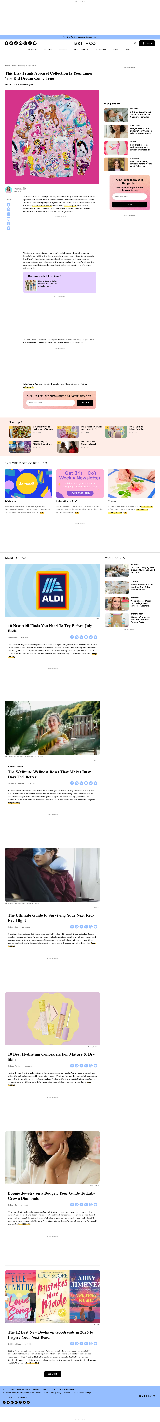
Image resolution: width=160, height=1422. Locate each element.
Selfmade (10, 501)
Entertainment (81, 50)
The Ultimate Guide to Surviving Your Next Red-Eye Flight (51, 918)
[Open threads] (25, 43)
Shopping (32, 50)
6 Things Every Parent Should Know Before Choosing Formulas (140, 114)
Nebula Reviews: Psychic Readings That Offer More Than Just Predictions (141, 587)
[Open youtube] (20, 43)
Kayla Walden (15, 1066)
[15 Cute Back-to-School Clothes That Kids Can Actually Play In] (30, 285)
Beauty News (135, 125)
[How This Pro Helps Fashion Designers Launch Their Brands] (116, 148)
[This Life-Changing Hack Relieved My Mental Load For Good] (117, 570)
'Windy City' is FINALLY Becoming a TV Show (42, 443)
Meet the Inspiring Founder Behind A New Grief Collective (141, 164)
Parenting (134, 564)
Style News (32, 66)
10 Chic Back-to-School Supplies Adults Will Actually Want (138, 428)
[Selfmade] (28, 483)
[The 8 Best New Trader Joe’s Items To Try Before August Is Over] (68, 432)
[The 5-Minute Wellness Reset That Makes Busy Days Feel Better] (52, 728)
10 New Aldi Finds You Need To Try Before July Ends (50, 628)
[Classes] (131, 483)
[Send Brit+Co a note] (35, 43)
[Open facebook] (6, 43)
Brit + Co (13, 1205)
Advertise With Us (23, 1389)
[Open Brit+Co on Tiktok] (24, 1402)
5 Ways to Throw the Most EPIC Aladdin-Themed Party (140, 619)
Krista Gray (14, 927)
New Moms (134, 109)
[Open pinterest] (11, 43)
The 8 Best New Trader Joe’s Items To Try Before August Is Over (91, 428)
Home (7, 66)
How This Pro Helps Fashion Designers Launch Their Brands (140, 147)
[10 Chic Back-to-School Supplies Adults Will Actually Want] (116, 432)
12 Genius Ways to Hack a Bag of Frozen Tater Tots (43, 428)
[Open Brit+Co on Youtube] (16, 1402)
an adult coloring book (41, 206)
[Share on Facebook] (8, 205)
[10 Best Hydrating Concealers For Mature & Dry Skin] (52, 1019)
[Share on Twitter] (8, 214)
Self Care (48, 50)
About (5, 1389)
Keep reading (14, 803)
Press (12, 1389)
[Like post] (8, 228)
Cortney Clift (21, 188)
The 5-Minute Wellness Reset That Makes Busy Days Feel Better (49, 774)
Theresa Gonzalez (17, 784)
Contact (53, 1389)
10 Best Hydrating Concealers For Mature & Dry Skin (51, 1057)
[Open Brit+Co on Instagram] (12, 1402)
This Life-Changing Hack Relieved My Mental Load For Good (142, 570)
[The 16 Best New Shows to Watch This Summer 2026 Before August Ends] (68, 447)
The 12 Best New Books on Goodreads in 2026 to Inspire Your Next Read (50, 1335)
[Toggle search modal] (135, 43)
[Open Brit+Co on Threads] (20, 1402)
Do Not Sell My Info (66, 1389)
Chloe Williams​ (15, 1344)
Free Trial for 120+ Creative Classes (77, 37)
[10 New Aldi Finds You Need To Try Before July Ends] (52, 591)
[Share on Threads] (8, 223)
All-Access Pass (146, 506)
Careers (44, 1389)
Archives (67, 1393)
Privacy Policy (56, 1393)
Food (115, 50)
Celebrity (63, 50)
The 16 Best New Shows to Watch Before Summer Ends (91, 443)
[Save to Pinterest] (8, 209)
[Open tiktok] (30, 43)
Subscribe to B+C (66, 501)
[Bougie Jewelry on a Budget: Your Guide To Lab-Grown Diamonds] (116, 131)
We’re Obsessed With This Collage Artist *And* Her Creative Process (140, 603)
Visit (42, 512)
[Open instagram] (16, 43)
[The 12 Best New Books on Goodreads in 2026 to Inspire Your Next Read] (52, 1297)
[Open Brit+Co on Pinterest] (8, 1402)
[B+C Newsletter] (80, 483)
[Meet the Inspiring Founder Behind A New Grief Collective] (116, 164)
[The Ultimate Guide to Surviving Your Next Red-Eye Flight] (52, 875)
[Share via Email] (8, 219)
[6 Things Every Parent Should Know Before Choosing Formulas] (116, 115)
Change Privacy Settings (82, 1393)
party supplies (70, 206)
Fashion (133, 142)
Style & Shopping (18, 66)
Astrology (134, 582)
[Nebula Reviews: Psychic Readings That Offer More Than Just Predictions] (117, 587)
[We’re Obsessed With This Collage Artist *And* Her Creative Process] (117, 604)
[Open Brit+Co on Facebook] (4, 1402)
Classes (112, 501)
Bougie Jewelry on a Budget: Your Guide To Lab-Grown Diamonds (141, 131)
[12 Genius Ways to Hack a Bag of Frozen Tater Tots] (20, 432)
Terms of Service (41, 1393)
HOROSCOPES (100, 50)
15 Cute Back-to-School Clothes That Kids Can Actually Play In (48, 283)
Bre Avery (13, 638)
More (127, 50)
